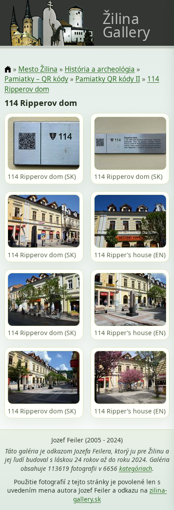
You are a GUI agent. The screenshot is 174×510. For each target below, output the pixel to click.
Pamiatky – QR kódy (36, 79)
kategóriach (135, 468)
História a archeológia (100, 69)
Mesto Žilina (38, 69)
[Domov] (7, 69)
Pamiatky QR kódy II (107, 79)
